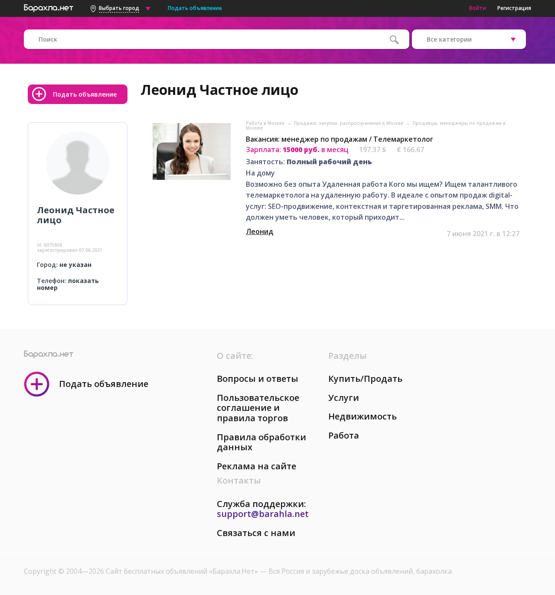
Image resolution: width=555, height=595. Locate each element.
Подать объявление (195, 8)
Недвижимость (362, 416)
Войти (477, 8)
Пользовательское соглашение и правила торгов (258, 408)
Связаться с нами (256, 533)
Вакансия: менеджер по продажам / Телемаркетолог (339, 139)
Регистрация (514, 8)
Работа (343, 435)
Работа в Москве (266, 123)
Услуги (343, 397)
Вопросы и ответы (257, 378)
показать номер (68, 284)
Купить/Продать (365, 378)
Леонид (259, 231)
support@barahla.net (263, 514)
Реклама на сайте (256, 466)
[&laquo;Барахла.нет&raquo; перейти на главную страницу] (48, 7)
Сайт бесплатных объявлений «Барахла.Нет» (183, 571)
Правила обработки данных (261, 442)
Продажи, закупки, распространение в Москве (349, 123)
